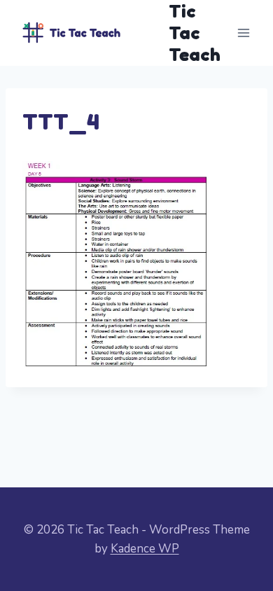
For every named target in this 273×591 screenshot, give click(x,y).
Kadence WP (145, 549)
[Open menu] (243, 32)
